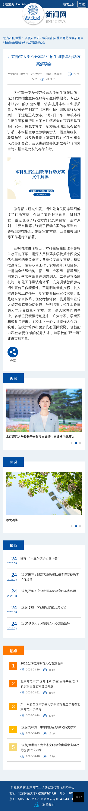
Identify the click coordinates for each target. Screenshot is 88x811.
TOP (78, 797)
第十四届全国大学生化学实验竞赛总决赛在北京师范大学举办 (50, 706)
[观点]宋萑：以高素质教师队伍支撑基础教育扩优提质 (50, 577)
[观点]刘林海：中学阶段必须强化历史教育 (48, 727)
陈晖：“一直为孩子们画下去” (40, 558)
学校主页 (8, 4)
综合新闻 (48, 38)
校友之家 (69, 4)
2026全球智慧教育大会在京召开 (42, 663)
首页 (28, 38)
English (21, 4)
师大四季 (12, 520)
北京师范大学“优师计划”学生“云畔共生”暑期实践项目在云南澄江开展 (50, 683)
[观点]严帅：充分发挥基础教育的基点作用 (48, 591)
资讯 (37, 38)
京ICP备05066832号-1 (24, 799)
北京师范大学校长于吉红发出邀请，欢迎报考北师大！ (42, 436)
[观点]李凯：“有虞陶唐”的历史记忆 (43, 607)
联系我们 (48, 804)
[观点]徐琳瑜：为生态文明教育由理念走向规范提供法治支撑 (50, 747)
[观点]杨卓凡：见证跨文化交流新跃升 (45, 623)
